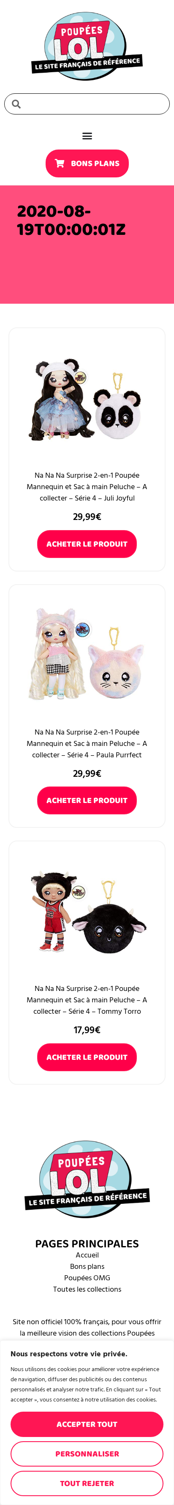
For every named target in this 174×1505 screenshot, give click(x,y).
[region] (87, 1422)
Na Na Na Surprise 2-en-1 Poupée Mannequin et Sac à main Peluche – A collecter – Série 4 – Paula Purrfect (87, 743)
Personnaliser (87, 1454)
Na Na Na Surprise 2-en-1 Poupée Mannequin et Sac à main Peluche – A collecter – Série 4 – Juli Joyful (87, 486)
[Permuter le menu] (87, 136)
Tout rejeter (87, 1483)
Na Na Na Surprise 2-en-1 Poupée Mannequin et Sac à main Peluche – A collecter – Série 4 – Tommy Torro (87, 1000)
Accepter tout (87, 1424)
